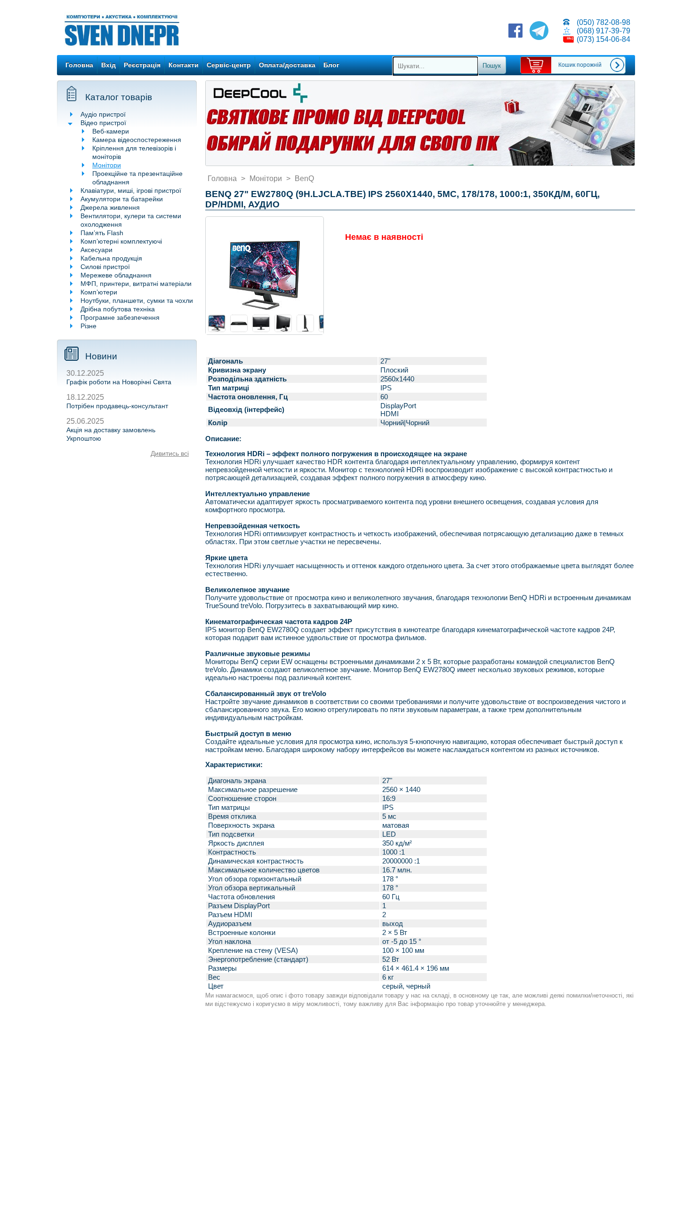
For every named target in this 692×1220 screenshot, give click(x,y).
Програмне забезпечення (120, 317)
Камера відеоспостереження (136, 139)
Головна (79, 65)
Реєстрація (142, 65)
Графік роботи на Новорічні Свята (118, 382)
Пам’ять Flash (101, 233)
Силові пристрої (105, 266)
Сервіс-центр (229, 65)
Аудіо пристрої (103, 114)
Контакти (184, 65)
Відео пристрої (103, 123)
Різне (88, 326)
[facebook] (515, 31)
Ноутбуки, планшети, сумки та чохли (136, 300)
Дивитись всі (170, 453)
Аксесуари (96, 250)
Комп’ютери (98, 292)
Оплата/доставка (287, 65)
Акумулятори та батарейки (121, 199)
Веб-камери (110, 131)
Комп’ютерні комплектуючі (121, 241)
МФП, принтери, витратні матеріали (136, 283)
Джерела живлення (110, 207)
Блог (331, 65)
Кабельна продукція (111, 258)
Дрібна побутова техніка (117, 309)
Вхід (108, 65)
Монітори (106, 165)
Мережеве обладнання (116, 275)
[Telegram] (539, 31)
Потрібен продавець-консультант (117, 406)
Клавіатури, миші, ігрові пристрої (130, 190)
